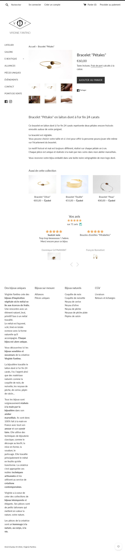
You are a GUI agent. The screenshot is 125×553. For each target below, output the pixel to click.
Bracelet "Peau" (106, 196)
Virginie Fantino (29, 547)
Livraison (99, 294)
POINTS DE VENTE (13, 93)
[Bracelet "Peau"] (106, 184)
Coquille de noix (73, 294)
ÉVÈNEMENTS (11, 79)
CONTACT (9, 86)
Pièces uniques (42, 298)
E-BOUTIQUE (14, 59)
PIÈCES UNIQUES (13, 72)
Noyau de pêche (73, 308)
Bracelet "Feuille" (74, 196)
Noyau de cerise (73, 301)
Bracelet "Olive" (42, 196)
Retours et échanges (105, 298)
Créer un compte (52, 4)
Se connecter (35, 4)
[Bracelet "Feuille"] (74, 184)
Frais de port (97, 65)
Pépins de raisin (72, 316)
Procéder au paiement (110, 4)
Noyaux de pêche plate (76, 312)
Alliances (39, 294)
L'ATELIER (9, 45)
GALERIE (9, 52)
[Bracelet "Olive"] (42, 184)
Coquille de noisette (75, 298)
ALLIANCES (10, 65)
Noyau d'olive (72, 305)
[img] (74, 220)
